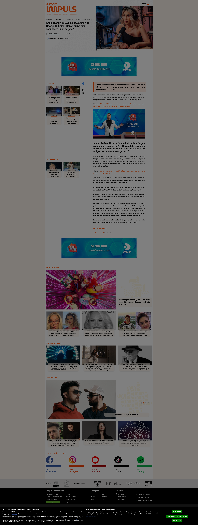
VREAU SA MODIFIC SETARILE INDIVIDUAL (177, 516)
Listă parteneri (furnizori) (91, 516)
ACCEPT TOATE (177, 511)
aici (76, 519)
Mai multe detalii (15, 514)
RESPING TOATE (177, 520)
